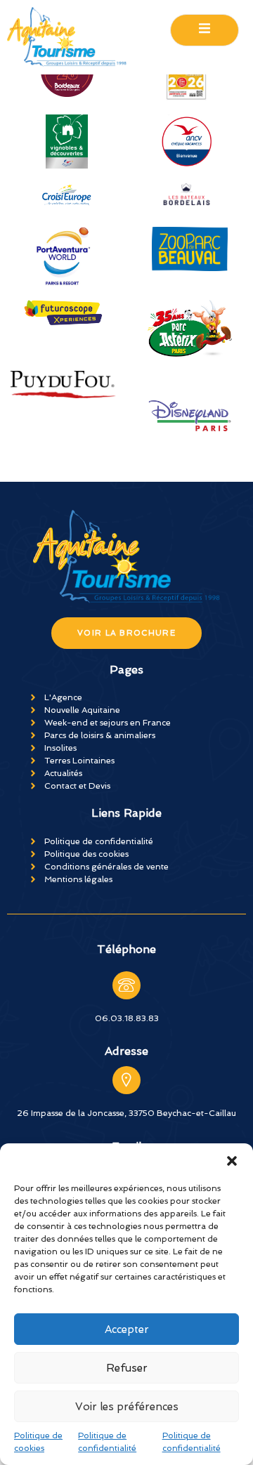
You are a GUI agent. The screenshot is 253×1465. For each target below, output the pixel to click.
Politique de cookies (38, 1442)
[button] (232, 1161)
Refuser (127, 1368)
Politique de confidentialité (107, 1442)
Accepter (127, 1329)
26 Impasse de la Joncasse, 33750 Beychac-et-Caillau (126, 1113)
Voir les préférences (127, 1406)
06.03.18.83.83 (127, 1018)
